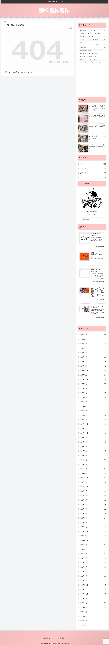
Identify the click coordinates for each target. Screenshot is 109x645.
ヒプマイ (93, 173)
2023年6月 (93, 504)
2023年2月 (93, 522)
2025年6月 (93, 397)
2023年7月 (93, 500)
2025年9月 (93, 384)
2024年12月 (93, 424)
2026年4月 (93, 353)
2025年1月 (93, 420)
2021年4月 (93, 621)
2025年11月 (93, 375)
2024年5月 (93, 455)
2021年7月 (93, 607)
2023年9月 (93, 491)
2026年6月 (93, 344)
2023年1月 (93, 527)
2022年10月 (93, 540)
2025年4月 (93, 406)
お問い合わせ (62, 638)
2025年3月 (93, 411)
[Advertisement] (92, 81)
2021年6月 (93, 612)
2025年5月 (93, 402)
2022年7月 (93, 554)
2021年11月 (93, 589)
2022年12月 (93, 531)
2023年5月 (93, 509)
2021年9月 (93, 598)
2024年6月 (93, 451)
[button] (104, 219)
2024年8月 (93, 442)
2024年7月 (93, 446)
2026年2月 (93, 361)
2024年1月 (93, 473)
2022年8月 (93, 549)
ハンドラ (93, 168)
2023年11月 (93, 482)
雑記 (93, 177)
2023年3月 (93, 518)
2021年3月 (93, 625)
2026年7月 (93, 339)
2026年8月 (93, 335)
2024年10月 (93, 433)
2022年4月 (93, 567)
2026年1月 (93, 366)
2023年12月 (93, 478)
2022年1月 (93, 580)
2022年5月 (93, 562)
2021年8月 (93, 603)
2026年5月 (93, 348)
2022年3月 (93, 571)
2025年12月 (93, 370)
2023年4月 (93, 513)
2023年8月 (93, 496)
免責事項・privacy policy (50, 638)
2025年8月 (93, 388)
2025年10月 (93, 379)
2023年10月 (93, 487)
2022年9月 (93, 545)
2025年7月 (93, 393)
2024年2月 (93, 469)
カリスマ (93, 164)
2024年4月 (93, 460)
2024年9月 (93, 437)
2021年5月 (93, 616)
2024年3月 (93, 464)
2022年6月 (93, 558)
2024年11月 (93, 428)
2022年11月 (93, 536)
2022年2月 (93, 576)
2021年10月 (93, 594)
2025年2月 (93, 415)
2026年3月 (93, 357)
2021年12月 (93, 585)
